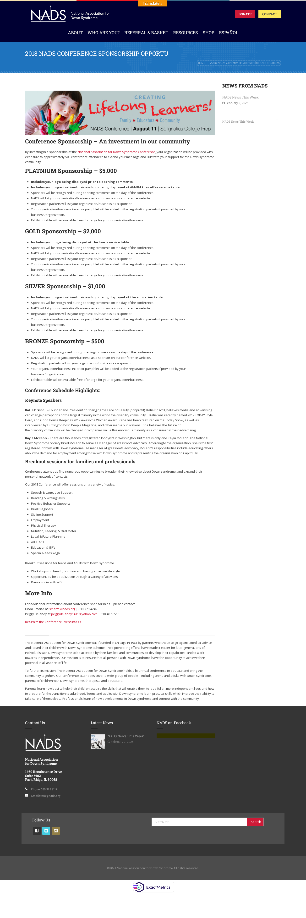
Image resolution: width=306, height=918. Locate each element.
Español (228, 32)
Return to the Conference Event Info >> (53, 622)
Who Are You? (103, 32)
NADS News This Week (240, 97)
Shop (208, 32)
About (75, 32)
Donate (245, 14)
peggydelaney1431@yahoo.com (74, 614)
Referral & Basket (146, 32)
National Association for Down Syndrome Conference (116, 152)
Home (201, 63)
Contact (269, 14)
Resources (185, 32)
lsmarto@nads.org (62, 609)
